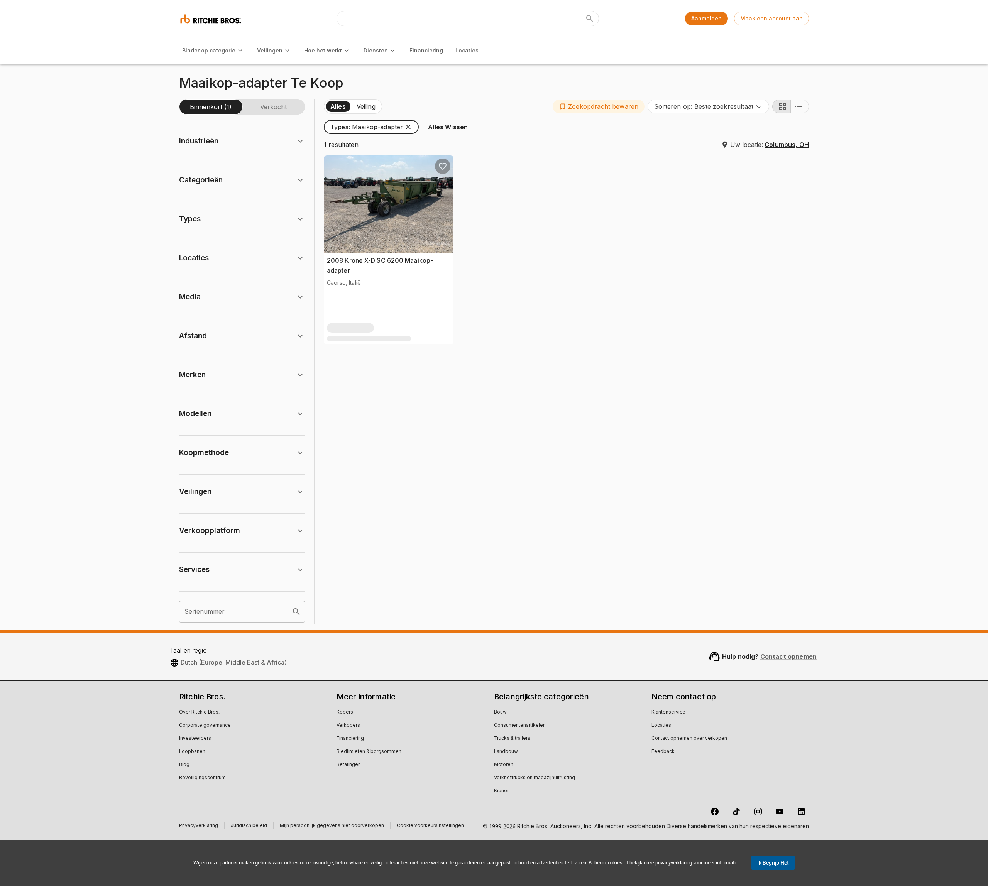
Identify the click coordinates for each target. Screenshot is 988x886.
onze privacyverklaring (668, 863)
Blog (184, 764)
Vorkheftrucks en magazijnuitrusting (534, 778)
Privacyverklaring (198, 826)
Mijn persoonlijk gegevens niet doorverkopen (332, 826)
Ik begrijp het (773, 863)
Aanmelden (706, 18)
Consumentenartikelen (520, 725)
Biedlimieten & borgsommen (369, 751)
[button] (599, 106)
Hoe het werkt (323, 50)
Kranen (502, 791)
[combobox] (708, 106)
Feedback (663, 751)
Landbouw (506, 751)
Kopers (345, 712)
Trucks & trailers (512, 738)
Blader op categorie (208, 50)
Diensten (376, 50)
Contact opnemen (788, 656)
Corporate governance (205, 725)
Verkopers (348, 725)
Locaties (467, 50)
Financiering (426, 50)
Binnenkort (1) (211, 107)
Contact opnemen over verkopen (689, 738)
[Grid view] (781, 106)
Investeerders (195, 738)
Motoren (503, 764)
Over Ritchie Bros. (199, 712)
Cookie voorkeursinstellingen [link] (430, 825)
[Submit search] (589, 18)
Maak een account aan (771, 18)
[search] (296, 611)
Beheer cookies (606, 863)
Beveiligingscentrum (202, 778)
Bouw (500, 712)
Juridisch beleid (249, 826)
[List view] (799, 106)
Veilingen (270, 50)
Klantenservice (668, 712)
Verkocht (273, 107)
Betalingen (349, 764)
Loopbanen (192, 751)
